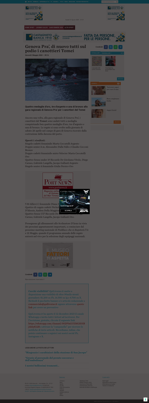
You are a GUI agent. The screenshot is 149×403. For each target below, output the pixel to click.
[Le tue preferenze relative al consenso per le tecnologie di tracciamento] (145, 399)
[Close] (89, 189)
